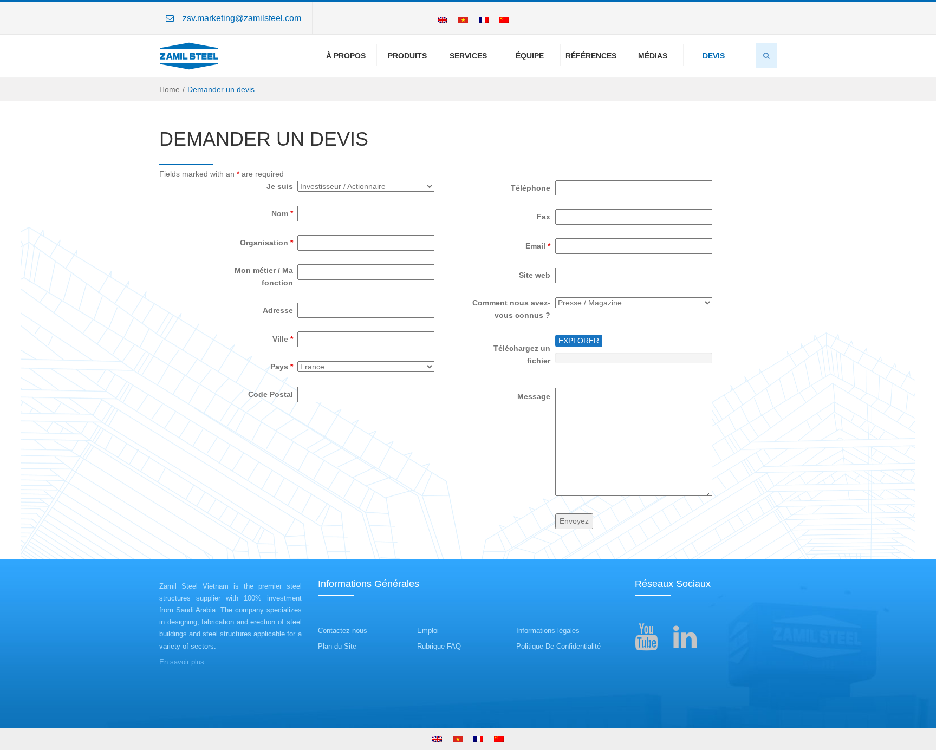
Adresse (278, 310)
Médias (652, 55)
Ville (282, 339)
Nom (282, 213)
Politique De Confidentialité (558, 646)
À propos (346, 55)
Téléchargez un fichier (521, 354)
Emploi (428, 631)
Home (169, 89)
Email (537, 246)
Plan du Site (337, 646)
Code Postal (270, 394)
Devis (714, 55)
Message (533, 396)
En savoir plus (181, 662)
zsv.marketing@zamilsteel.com (242, 18)
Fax (543, 216)
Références (591, 55)
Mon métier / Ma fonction (264, 276)
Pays (281, 366)
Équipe (530, 55)
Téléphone (530, 188)
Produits (407, 55)
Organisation (266, 242)
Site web (534, 275)
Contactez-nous (342, 631)
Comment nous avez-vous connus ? (511, 308)
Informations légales (548, 631)
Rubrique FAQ (439, 646)
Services (468, 55)
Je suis (279, 186)
